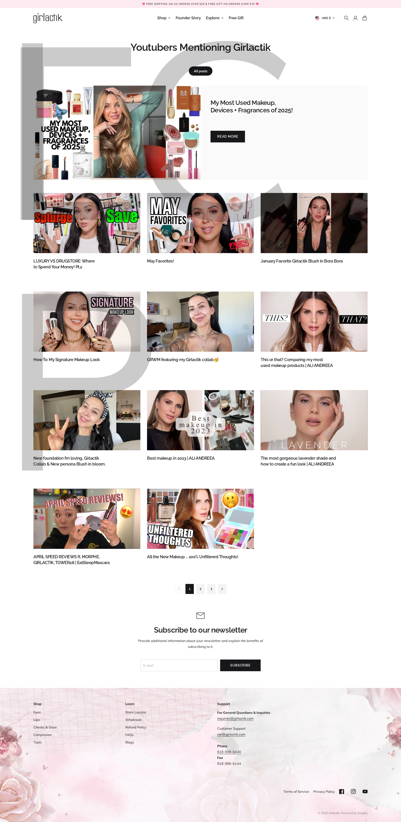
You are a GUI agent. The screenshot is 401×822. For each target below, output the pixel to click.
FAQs (129, 735)
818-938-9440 (229, 752)
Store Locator (135, 712)
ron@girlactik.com (231, 734)
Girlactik (334, 813)
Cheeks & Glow (45, 727)
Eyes (37, 712)
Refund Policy (135, 727)
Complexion (42, 735)
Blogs (129, 742)
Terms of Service (296, 791)
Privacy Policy (324, 791)
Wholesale (133, 720)
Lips (36, 720)
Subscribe (240, 665)
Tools (37, 742)
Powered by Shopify (354, 813)
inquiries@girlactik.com (235, 718)
